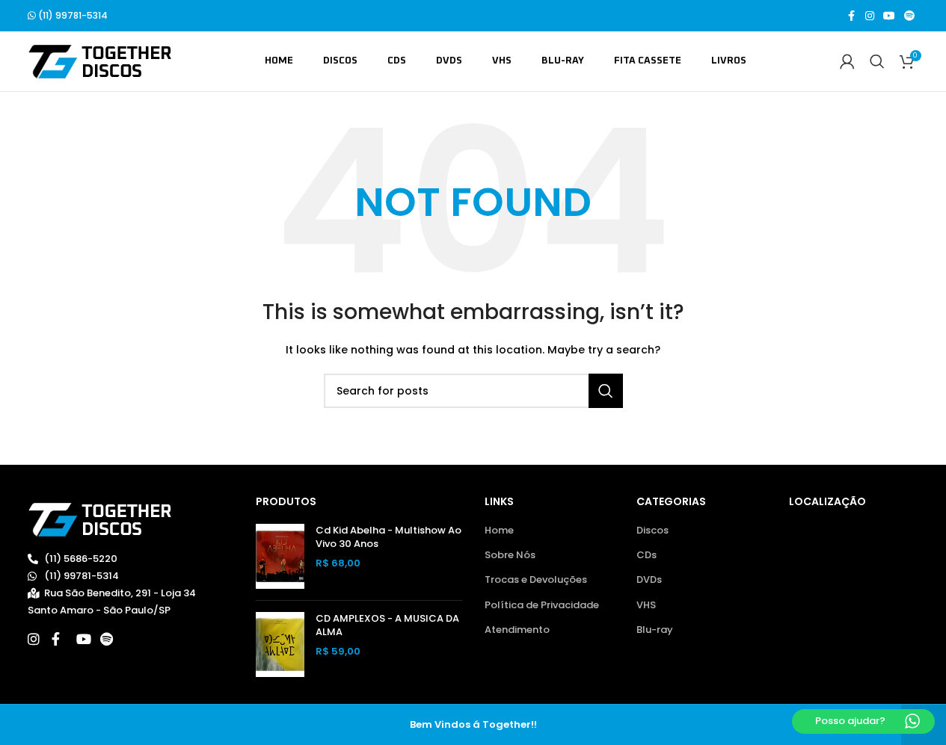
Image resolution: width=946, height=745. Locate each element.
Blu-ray (654, 630)
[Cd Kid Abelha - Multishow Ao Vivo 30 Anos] (280, 556)
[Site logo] (100, 61)
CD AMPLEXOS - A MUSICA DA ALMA (387, 625)
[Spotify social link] (909, 16)
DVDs (649, 580)
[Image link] (100, 519)
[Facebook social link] (852, 16)
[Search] (877, 61)
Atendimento (517, 630)
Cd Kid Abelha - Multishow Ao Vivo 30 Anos (388, 537)
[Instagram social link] (870, 16)
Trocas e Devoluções (536, 580)
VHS (646, 605)
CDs (646, 555)
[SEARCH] (606, 391)
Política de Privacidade (542, 605)
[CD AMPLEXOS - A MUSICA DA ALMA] (280, 644)
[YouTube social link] (889, 16)
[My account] (847, 61)
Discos (652, 530)
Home (499, 530)
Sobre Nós (510, 555)
